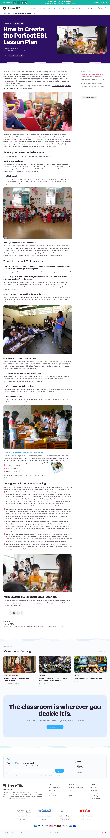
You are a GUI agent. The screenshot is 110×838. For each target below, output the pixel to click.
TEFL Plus (52, 790)
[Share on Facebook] (10, 56)
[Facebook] (99, 833)
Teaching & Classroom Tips (89, 97)
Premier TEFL (10, 832)
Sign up (59, 771)
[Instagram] (102, 833)
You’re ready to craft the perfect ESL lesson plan (93, 87)
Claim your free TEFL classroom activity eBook (92, 79)
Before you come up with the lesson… (92, 74)
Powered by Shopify (19, 832)
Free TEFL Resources (76, 787)
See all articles (101, 652)
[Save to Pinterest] (22, 56)
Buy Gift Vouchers (95, 793)
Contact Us (93, 787)
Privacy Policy (46, 775)
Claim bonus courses (99, 2)
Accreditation (94, 790)
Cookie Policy (94, 796)
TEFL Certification (54, 787)
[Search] (96, 8)
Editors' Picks (19, 23)
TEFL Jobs (72, 790)
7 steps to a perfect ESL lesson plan (91, 76)
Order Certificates (54, 796)
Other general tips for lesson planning (91, 83)
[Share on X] (14, 56)
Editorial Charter (95, 798)
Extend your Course (55, 793)
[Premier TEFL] (23, 785)
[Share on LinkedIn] (18, 56)
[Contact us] (99, 8)
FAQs (71, 796)
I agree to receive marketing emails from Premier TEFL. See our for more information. (35, 775)
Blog (9, 13)
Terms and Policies (55, 833)
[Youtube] (105, 833)
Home (5, 13)
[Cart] (105, 8)
